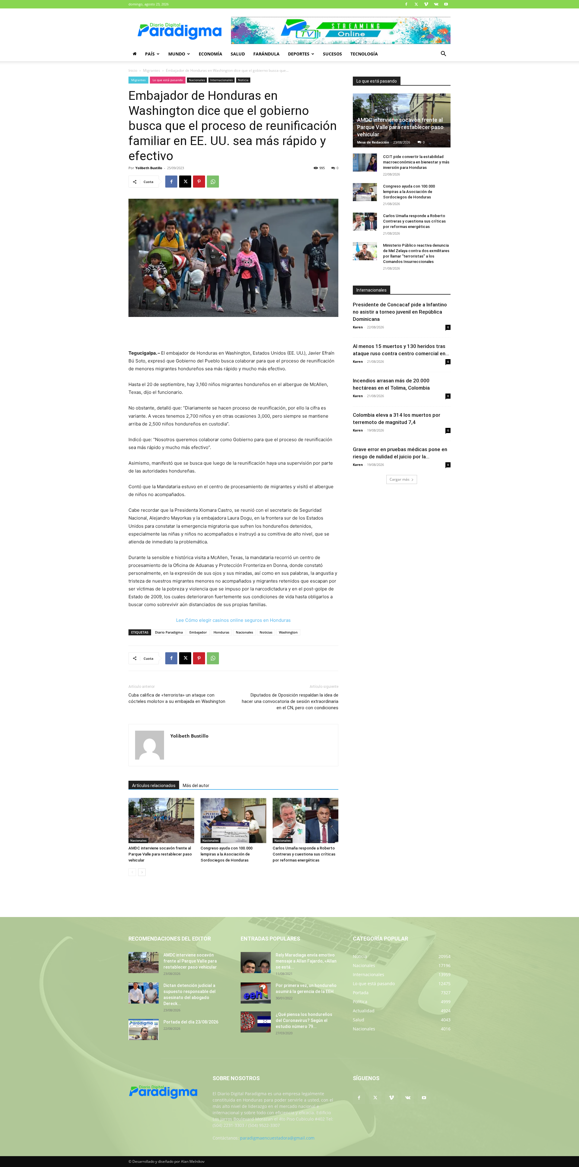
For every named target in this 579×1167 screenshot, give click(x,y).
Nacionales (197, 80)
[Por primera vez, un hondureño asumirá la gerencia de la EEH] (256, 993)
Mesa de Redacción (373, 142)
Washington (288, 632)
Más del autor (196, 785)
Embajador (198, 632)
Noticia (243, 80)
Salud (238, 54)
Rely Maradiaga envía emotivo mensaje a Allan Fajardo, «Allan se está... (306, 961)
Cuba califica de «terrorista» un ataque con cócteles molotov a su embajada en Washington (176, 698)
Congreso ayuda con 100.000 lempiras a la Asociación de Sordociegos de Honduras (226, 854)
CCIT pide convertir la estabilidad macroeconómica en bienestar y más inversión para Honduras (416, 162)
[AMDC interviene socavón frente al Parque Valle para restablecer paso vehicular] (161, 820)
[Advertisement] (233, 334)
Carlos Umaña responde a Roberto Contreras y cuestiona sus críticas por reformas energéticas (304, 854)
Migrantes (151, 70)
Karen (358, 327)
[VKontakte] (436, 4)
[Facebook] (406, 4)
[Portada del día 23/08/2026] (143, 1029)
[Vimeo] (426, 4)
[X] (416, 4)
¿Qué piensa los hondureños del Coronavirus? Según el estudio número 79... (304, 1020)
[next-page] (142, 872)
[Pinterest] (199, 182)
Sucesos (332, 54)
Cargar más (400, 479)
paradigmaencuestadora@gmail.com (277, 1138)
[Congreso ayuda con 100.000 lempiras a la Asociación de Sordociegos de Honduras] (233, 820)
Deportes (298, 54)
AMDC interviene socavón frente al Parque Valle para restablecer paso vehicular (160, 854)
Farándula (266, 54)
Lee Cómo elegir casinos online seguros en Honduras (233, 620)
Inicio (132, 70)
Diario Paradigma (169, 632)
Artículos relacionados (154, 785)
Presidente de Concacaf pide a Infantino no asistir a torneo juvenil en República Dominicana (400, 312)
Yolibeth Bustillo (148, 168)
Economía (210, 54)
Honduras (221, 632)
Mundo (176, 54)
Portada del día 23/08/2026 (190, 1022)
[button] (443, 54)
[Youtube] (446, 4)
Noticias (266, 632)
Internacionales (221, 80)
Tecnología (364, 54)
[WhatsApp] (213, 182)
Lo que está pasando (168, 80)
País (150, 54)
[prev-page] (132, 872)
